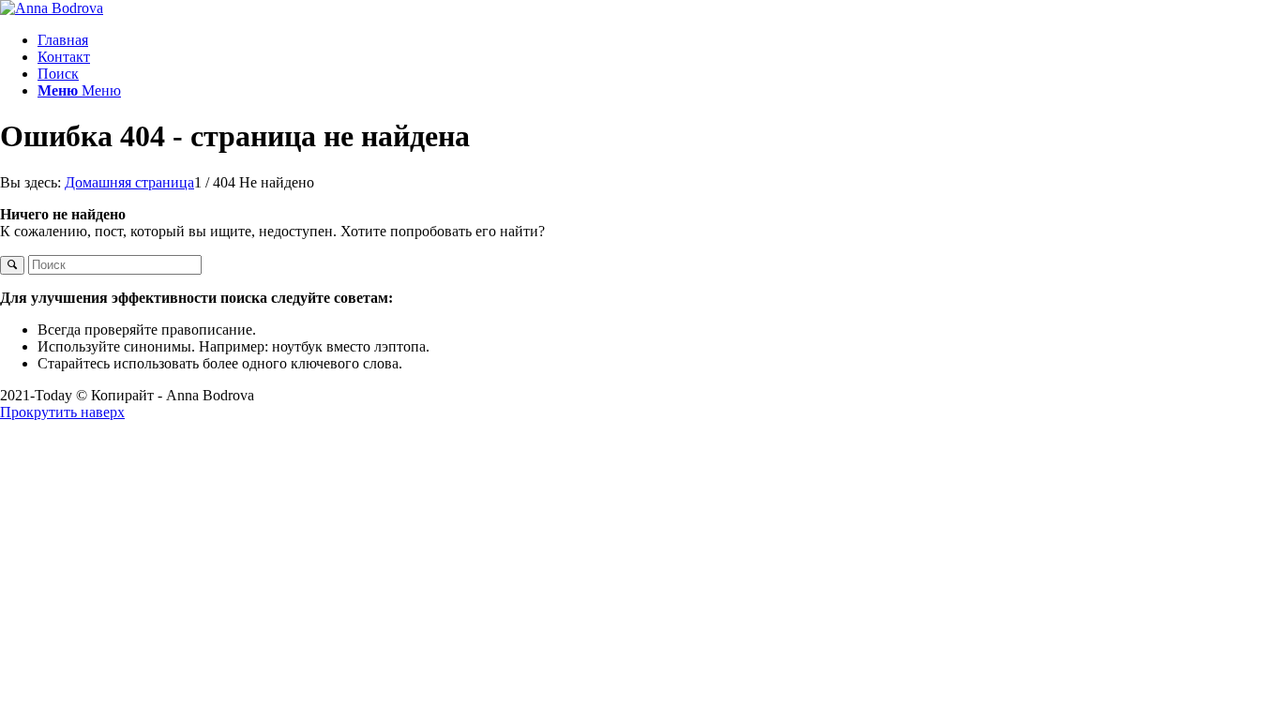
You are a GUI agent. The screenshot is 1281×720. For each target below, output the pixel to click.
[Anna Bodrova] (51, 8)
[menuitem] (659, 40)
